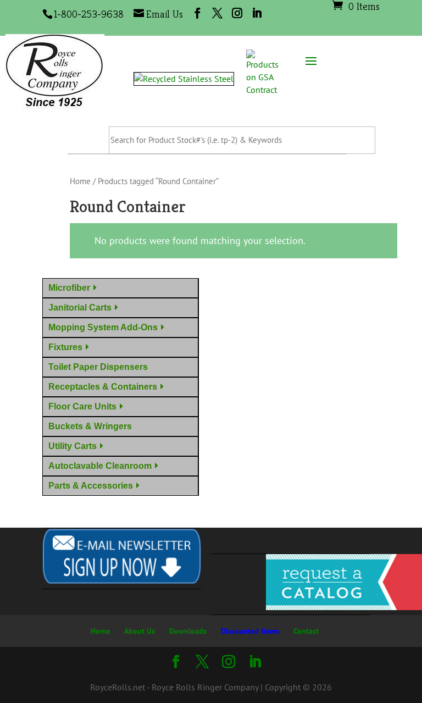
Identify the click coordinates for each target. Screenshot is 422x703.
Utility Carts (72, 446)
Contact (306, 631)
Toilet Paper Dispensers (100, 367)
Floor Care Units (82, 406)
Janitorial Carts (80, 307)
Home (80, 181)
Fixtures (65, 347)
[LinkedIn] (257, 13)
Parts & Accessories (90, 485)
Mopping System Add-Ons (103, 327)
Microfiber (69, 287)
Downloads (188, 631)
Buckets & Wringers (92, 426)
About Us (139, 631)
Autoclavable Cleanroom (100, 465)
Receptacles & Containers (102, 386)
